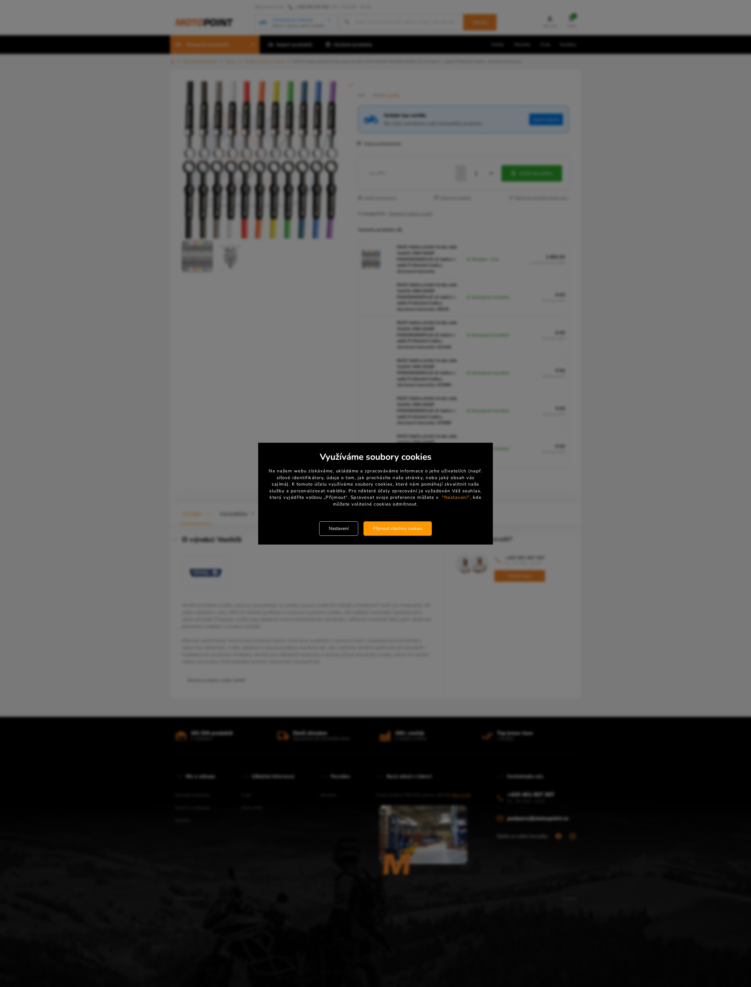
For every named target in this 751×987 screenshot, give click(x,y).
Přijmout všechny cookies (397, 528)
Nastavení (339, 528)
